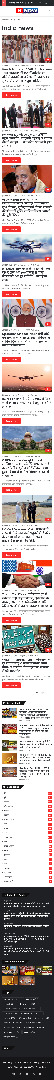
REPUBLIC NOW (10, 66)
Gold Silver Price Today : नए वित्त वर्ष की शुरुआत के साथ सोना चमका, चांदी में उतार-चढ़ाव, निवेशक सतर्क (35, 757)
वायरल (6, 859)
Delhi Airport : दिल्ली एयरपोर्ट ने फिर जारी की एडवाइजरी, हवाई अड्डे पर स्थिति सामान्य (26, 403)
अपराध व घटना (9, 819)
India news (32, 999)
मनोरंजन (7, 855)
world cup (29, 1032)
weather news (33, 1023)
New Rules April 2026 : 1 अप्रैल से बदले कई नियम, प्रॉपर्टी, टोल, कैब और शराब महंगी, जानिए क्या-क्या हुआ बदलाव (34, 772)
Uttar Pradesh (42, 1018)
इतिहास (6, 815)
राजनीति (6, 802)
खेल (5, 833)
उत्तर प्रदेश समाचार (11, 1037)
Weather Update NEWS (34, 1027)
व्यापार (6, 828)
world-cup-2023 (12, 1032)
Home (6, 20)
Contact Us (29, 1067)
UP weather (25, 1018)
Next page (40, 693)
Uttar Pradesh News (13, 1023)
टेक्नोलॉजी (7, 811)
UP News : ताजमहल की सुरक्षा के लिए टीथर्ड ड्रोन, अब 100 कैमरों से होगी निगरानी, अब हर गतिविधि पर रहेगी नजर (26, 274)
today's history (31, 1009)
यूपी (5, 797)
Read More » (11, 95)
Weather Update (12, 1027)
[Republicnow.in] (27, 11)
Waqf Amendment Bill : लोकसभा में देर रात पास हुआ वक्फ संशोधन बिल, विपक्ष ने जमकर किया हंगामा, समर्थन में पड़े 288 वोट (26, 665)
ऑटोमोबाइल (8, 877)
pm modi (9, 1004)
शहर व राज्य (8, 837)
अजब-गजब (8, 872)
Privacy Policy (41, 1067)
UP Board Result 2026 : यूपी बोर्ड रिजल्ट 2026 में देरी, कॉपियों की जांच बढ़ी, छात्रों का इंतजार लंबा (35, 744)
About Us (18, 1067)
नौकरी (6, 841)
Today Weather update (31, 1013)
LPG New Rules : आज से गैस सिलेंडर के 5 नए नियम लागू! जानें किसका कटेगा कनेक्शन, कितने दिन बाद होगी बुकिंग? (35, 729)
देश (5, 793)
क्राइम (6, 850)
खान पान (7, 868)
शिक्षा (5, 864)
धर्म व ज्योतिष (8, 806)
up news (9, 1018)
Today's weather (12, 1009)
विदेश (5, 824)
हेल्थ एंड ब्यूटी (8, 881)
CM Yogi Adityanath (13, 999)
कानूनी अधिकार (9, 846)
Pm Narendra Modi (26, 1004)
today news (10, 1013)
